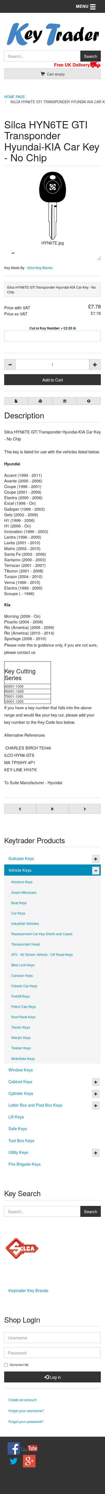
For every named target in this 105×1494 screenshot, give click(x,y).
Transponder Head (25, 944)
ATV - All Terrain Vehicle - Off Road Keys (42, 954)
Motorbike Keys (23, 1058)
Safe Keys (17, 1128)
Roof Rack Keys (23, 1016)
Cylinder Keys (20, 1093)
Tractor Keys (20, 1027)
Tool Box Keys (21, 1140)
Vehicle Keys (19, 870)
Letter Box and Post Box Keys (35, 1105)
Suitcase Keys (21, 858)
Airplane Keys (21, 881)
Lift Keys (16, 1117)
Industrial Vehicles (25, 923)
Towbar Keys (21, 1047)
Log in (55, 1377)
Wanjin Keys (21, 1037)
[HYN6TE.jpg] (52, 205)
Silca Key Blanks (40, 267)
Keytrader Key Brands (28, 1290)
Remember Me (19, 1365)
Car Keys (18, 913)
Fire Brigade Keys (24, 1164)
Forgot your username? (26, 1410)
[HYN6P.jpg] (13, 252)
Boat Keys (19, 902)
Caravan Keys (22, 975)
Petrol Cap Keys (23, 1006)
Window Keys (20, 1070)
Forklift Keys (20, 996)
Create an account (22, 1399)
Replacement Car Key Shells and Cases (42, 933)
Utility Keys (18, 1152)
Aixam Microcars (23, 892)
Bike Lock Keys (22, 964)
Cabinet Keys (20, 1081)
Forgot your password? (25, 1421)
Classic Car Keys (24, 985)
